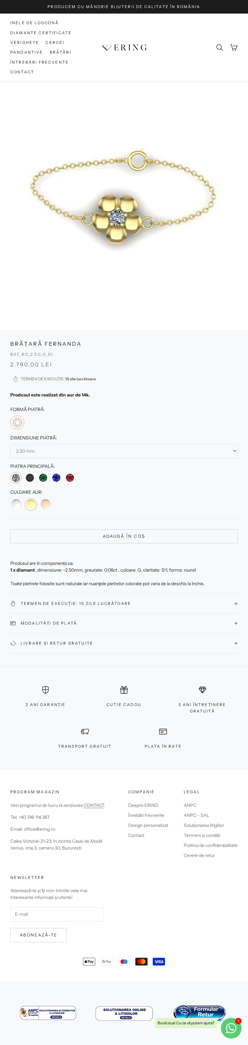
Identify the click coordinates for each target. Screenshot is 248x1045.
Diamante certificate (41, 32)
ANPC (190, 805)
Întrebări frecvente (39, 62)
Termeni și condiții (202, 835)
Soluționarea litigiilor (204, 825)
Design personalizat (148, 825)
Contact (22, 71)
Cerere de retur (199, 855)
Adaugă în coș (124, 536)
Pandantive (26, 52)
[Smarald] (43, 477)
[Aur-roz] (45, 504)
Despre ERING (143, 805)
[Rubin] (70, 477)
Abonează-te (38, 934)
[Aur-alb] (16, 504)
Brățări (60, 52)
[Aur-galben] (31, 504)
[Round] (17, 422)
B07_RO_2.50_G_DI (32, 354)
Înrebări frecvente (146, 815)
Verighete (24, 42)
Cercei (55, 42)
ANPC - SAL (196, 815)
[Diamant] (16, 478)
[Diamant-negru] (29, 477)
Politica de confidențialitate (211, 845)
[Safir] (56, 477)
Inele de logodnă (34, 22)
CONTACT (94, 805)
